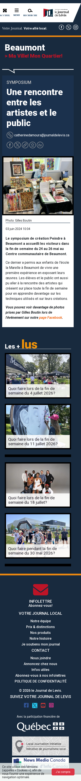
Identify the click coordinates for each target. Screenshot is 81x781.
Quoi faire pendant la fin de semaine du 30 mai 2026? (32, 551)
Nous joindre (40, 658)
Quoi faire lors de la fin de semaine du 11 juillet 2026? (32, 441)
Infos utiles (40, 670)
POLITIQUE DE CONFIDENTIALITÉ (41, 681)
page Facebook (50, 318)
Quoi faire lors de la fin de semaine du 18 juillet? (31, 500)
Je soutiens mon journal (40, 644)
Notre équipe (40, 621)
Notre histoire (40, 638)
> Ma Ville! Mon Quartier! (33, 56)
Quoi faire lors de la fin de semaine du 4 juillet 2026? (31, 391)
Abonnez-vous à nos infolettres (40, 675)
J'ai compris (63, 771)
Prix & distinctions (40, 627)
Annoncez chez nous (40, 664)
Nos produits (40, 633)
